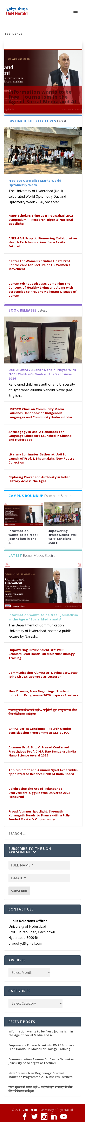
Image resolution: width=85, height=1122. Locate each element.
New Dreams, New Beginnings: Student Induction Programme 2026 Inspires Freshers (43, 693)
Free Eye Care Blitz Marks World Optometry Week (34, 182)
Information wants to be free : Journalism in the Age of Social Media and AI (42, 96)
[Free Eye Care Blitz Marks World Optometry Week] (43, 150)
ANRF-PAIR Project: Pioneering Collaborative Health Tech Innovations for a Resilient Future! (42, 242)
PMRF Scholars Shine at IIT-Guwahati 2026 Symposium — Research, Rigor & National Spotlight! (40, 219)
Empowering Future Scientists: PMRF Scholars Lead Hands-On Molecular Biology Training (41, 654)
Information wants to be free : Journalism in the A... (23, 537)
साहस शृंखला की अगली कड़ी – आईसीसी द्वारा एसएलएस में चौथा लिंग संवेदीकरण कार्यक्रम (42, 712)
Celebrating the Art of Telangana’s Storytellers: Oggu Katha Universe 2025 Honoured (39, 792)
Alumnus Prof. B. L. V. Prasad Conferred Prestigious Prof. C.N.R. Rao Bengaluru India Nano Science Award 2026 (42, 751)
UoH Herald (30, 1110)
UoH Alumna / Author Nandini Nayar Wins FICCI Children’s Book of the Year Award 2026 (42, 374)
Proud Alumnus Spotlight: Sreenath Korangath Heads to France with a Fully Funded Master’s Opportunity (39, 815)
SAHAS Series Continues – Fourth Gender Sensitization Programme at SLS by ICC (39, 730)
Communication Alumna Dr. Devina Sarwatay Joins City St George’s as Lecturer (43, 674)
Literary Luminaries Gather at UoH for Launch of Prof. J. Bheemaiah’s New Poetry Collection (41, 458)
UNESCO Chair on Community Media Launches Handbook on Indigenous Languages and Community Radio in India (40, 413)
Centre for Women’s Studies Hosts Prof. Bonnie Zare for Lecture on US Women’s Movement (39, 265)
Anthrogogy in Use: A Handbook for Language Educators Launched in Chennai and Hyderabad (40, 436)
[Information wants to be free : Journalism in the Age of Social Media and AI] (23, 514)
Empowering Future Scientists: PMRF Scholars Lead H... (62, 537)
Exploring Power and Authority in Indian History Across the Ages (39, 479)
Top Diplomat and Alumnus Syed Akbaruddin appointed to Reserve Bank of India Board (43, 772)
